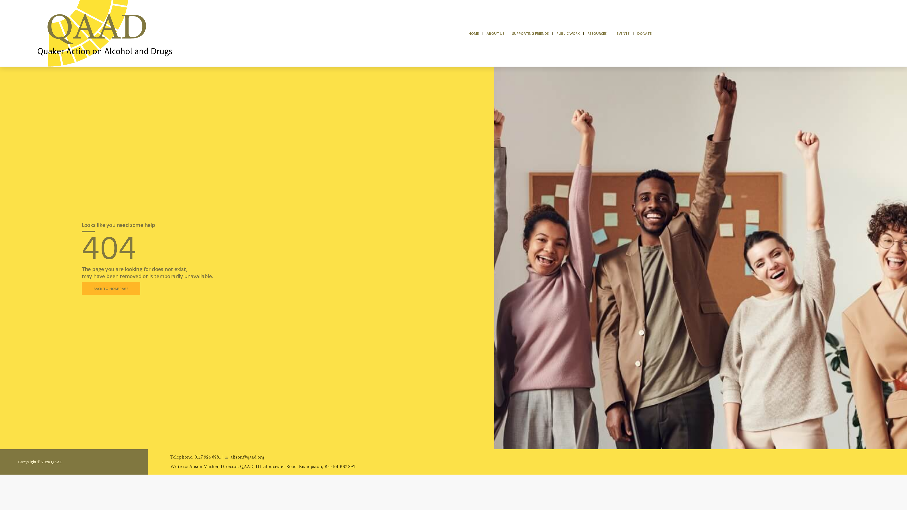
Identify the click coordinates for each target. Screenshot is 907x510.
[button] (111, 288)
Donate (644, 33)
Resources (597, 33)
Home (473, 33)
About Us (495, 33)
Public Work (568, 33)
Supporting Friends (530, 33)
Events (623, 33)
